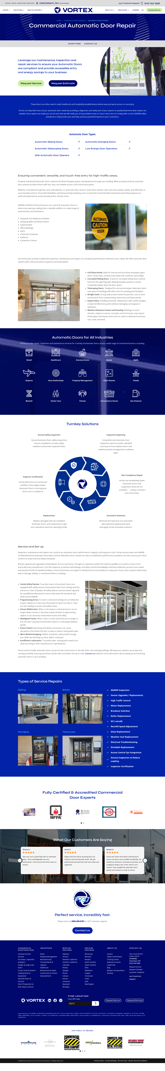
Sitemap (110, 973)
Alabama (66, 954)
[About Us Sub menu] (114, 10)
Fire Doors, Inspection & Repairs (26, 960)
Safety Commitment (114, 957)
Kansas (65, 979)
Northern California (70, 959)
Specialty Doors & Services (24, 980)
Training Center (113, 959)
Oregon (87, 973)
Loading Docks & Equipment (24, 974)
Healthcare (44, 968)
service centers (67, 949)
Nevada (87, 959)
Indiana (65, 976)
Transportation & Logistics (46, 963)
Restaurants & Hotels (48, 970)
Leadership (111, 965)
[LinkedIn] (49, 1000)
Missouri (88, 957)
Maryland (66, 984)
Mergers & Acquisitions (115, 970)
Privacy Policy (99, 1060)
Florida (65, 968)
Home (59, 21)
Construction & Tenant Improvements (48, 974)
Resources (122, 10)
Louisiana (66, 981)
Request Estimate (63, 83)
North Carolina (90, 962)
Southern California (70, 962)
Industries (46, 948)
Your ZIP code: (74, 999)
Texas (87, 979)
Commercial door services (26, 949)
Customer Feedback (136, 972)
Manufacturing (45, 959)
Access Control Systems (27, 970)
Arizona (65, 957)
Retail (42, 954)
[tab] (81, 822)
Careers (135, 10)
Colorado (66, 965)
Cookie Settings (110, 1060)
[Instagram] (60, 1000)
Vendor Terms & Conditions (137, 1060)
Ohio (86, 968)
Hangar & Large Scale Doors (26, 966)
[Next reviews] (145, 860)
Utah (86, 981)
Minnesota (89, 954)
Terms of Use (122, 1060)
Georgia (65, 970)
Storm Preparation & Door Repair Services (26, 985)
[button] (64, 3)
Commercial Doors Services (74, 21)
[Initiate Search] (143, 10)
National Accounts (114, 962)
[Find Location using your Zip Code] (95, 1003)
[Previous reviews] (20, 860)
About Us (109, 10)
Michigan (66, 987)
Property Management (48, 957)
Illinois (65, 973)
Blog (108, 968)
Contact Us (90, 44)
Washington (89, 984)
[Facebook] (55, 1000)
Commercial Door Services (24, 955)
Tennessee (89, 976)
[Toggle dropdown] (9, 10)
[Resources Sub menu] (128, 10)
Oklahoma (88, 970)
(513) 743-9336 (139, 3)
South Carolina (90, 965)
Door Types (74, 44)
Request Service (154, 10)
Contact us (90, 653)
